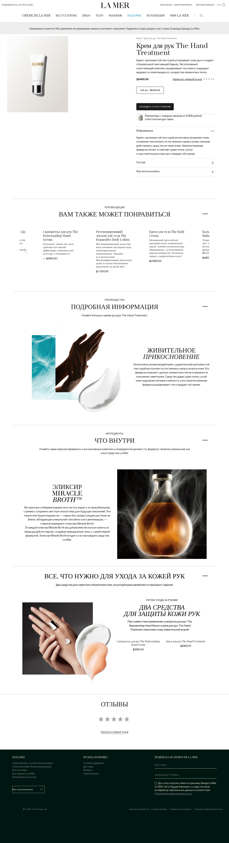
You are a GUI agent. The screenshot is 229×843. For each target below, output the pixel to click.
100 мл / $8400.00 (150, 90)
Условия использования (180, 809)
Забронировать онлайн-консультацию (32, 763)
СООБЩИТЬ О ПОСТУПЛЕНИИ (155, 106)
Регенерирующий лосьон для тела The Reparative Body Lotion (113, 236)
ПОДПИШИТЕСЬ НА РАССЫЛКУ (17, 4)
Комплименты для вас (24, 777)
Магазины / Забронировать (176, 4)
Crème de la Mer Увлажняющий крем (32, 766)
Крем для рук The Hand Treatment (185, 641)
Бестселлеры (19, 770)
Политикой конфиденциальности (174, 793)
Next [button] (203, 251)
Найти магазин (91, 773)
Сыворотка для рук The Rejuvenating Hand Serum (60, 236)
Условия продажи (159, 809)
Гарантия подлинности (139, 809)
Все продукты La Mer (23, 773)
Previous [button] (26, 251)
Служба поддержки (93, 763)
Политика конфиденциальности (208, 809)
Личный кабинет (205, 4)
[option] (37, 74)
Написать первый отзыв (187, 79)
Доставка (88, 766)
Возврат (87, 770)
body (138, 38)
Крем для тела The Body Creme (167, 234)
